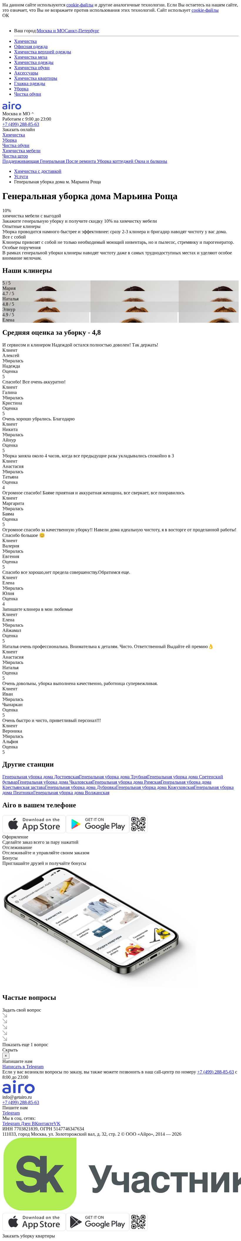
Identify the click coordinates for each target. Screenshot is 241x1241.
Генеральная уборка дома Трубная (113, 776)
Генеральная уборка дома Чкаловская (55, 782)
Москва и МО (51, 30)
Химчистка (25, 41)
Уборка (21, 88)
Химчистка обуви (32, 67)
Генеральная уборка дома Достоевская (40, 776)
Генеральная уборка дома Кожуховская (155, 787)
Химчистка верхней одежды (42, 51)
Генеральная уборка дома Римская (126, 782)
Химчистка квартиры (35, 78)
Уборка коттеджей (116, 161)
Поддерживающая (21, 161)
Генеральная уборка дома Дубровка (80, 787)
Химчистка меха (30, 57)
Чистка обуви (27, 94)
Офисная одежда (31, 46)
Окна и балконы (151, 161)
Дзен (26, 1123)
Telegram (11, 1112)
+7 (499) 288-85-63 (20, 124)
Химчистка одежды (33, 62)
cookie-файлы (79, 4)
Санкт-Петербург (82, 30)
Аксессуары (26, 72)
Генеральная (53, 161)
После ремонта (81, 161)
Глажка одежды (29, 83)
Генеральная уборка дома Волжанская (71, 792)
